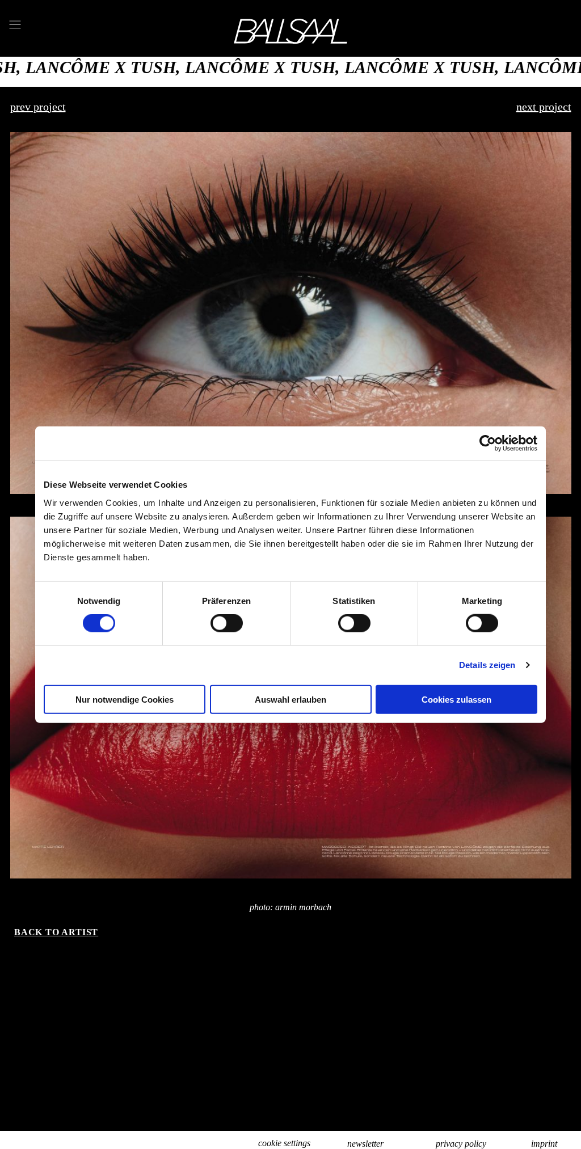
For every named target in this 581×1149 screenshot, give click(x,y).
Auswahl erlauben (290, 699)
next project (543, 106)
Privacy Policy (461, 1143)
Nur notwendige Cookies (124, 699)
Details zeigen (487, 665)
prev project (38, 106)
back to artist (56, 932)
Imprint (544, 1143)
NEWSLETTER (365, 1143)
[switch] (226, 623)
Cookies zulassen (456, 699)
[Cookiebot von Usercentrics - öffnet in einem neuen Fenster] (487, 443)
